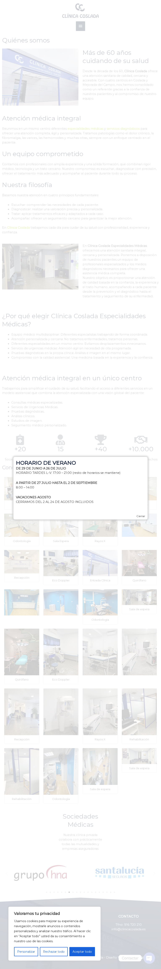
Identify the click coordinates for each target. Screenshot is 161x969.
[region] (54, 934)
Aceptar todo (82, 952)
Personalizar (26, 952)
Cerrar (140, 516)
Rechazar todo (54, 952)
